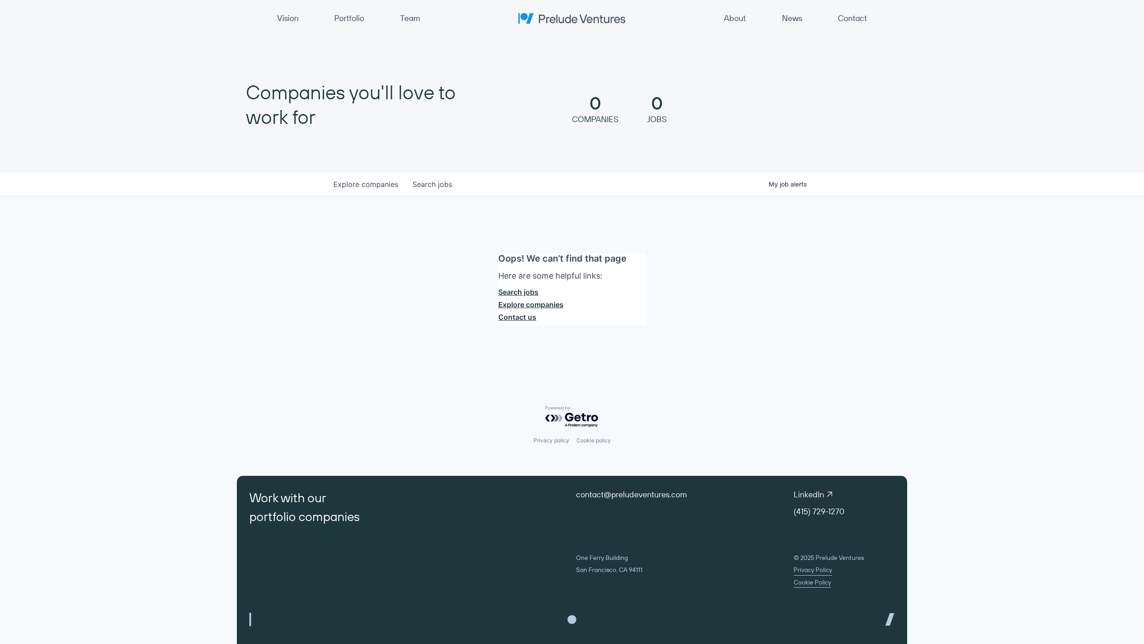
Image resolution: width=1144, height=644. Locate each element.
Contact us (517, 317)
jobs (432, 184)
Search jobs (518, 292)
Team (410, 18)
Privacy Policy (813, 570)
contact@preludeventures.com (631, 494)
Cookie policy (593, 440)
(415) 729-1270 (819, 511)
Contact (852, 18)
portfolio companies (304, 516)
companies (365, 184)
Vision (288, 18)
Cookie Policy (812, 582)
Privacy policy (551, 440)
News (792, 18)
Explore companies (531, 304)
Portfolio (349, 18)
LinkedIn (809, 494)
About (735, 18)
